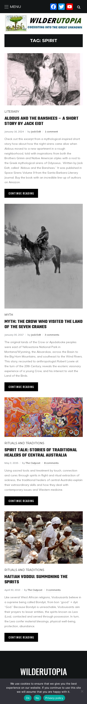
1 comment (51, 131)
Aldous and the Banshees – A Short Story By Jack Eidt (41, 121)
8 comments (51, 462)
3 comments (52, 334)
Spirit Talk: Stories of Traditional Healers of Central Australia (40, 453)
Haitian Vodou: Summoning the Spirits (36, 579)
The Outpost (32, 462)
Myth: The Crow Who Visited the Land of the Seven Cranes (43, 324)
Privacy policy (54, 698)
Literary (11, 111)
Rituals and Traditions (24, 443)
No (37, 698)
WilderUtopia (43, 671)
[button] (12, 6)
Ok (28, 698)
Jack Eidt (36, 131)
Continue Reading (21, 193)
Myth (8, 315)
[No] (82, 691)
